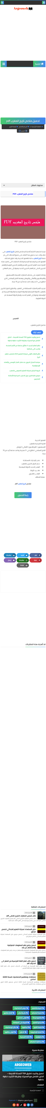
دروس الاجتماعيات (20, 1008)
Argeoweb (12, 1100)
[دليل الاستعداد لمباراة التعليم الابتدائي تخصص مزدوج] (41, 929)
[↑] (23, 1096)
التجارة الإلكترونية (36, 1032)
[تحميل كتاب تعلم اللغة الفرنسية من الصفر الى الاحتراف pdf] (41, 961)
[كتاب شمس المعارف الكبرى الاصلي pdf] (41, 915)
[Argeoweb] (23, 8)
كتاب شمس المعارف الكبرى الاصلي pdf (21, 915)
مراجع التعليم (37, 1022)
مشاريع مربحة (37, 1017)
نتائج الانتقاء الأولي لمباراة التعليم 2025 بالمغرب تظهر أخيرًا (22, 355)
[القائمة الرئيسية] (4, 64)
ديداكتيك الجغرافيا (36, 1041)
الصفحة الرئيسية (36, 126)
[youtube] (24, 1104)
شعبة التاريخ (12, 126)
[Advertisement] (23, 753)
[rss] (14, 1104)
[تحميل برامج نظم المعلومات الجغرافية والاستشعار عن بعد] (41, 945)
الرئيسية (38, 63)
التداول (22, 1032)
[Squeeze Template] (35, 1100)
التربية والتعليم (23, 126)
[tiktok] (21, 1104)
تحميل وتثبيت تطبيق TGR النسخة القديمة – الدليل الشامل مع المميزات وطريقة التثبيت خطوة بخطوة (24, 339)
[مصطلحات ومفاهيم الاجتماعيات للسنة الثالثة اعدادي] (41, 977)
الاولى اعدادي (22, 1017)
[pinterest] (17, 1104)
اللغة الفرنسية (25, 1036)
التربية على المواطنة (20, 1022)
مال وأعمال (22, 1012)
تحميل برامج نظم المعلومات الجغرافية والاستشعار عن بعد (21, 946)
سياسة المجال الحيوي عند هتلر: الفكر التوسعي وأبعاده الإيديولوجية (22, 364)
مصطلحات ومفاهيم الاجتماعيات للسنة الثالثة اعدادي (19, 978)
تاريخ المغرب (10, 251)
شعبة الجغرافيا (37, 1012)
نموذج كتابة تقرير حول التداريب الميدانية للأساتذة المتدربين (24, 377)
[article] (23, 576)
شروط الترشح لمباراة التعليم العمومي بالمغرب (24, 370)
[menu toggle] (43, 2)
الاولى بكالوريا (9, 1032)
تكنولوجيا (39, 1036)
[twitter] (28, 1104)
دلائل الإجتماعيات (10, 1027)
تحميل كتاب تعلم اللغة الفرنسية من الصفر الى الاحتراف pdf (18, 962)
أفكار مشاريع (8, 1012)
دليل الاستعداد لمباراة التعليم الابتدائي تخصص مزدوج (18, 930)
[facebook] (31, 1104)
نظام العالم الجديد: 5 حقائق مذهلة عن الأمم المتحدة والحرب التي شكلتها (23, 347)
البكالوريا (25, 1027)
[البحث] (2, 2)
